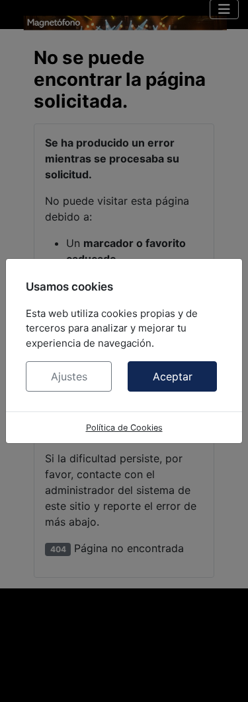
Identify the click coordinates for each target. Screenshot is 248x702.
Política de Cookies (124, 428)
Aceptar (172, 376)
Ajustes (69, 376)
